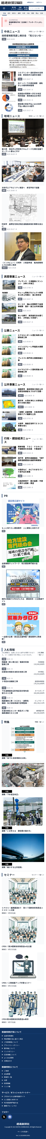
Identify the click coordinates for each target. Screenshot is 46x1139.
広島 (41, 13)
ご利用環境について (10, 1042)
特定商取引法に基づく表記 (12, 1039)
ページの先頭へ (23, 1132)
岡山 (37, 13)
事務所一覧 (7, 1077)
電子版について (14, 8)
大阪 (28, 13)
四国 (32, 13)
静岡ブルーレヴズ (9, 1106)
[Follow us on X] (4, 1117)
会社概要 (6, 1074)
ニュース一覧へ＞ (38, 276)
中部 (23, 13)
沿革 (4, 1080)
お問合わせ (30, 2)
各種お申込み (20, 8)
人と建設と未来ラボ (10, 1099)
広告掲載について (9, 1054)
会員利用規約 (7, 1036)
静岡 (19, 13)
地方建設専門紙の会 (10, 1103)
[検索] (42, 8)
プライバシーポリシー (11, 1045)
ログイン (39, 2)
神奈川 (14, 13)
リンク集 (6, 1086)
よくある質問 (7, 1058)
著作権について (8, 1048)
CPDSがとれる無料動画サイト (13, 1096)
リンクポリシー (8, 1051)
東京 (9, 13)
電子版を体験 (26, 8)
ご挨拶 (5, 1071)
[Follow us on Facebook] (10, 1117)
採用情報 (6, 1083)
